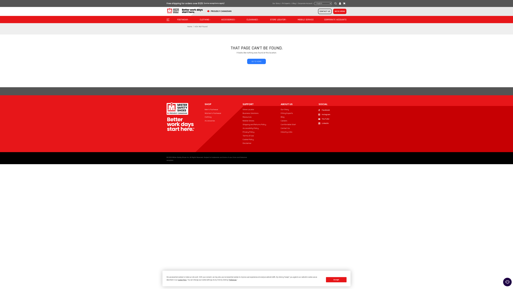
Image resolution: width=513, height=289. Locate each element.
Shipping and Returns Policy (254, 124)
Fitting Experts (287, 113)
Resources (247, 116)
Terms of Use (248, 135)
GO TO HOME (256, 61)
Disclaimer (247, 143)
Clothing (208, 116)
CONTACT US (325, 11)
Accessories (210, 120)
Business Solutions (251, 113)
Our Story (276, 3)
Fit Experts (286, 3)
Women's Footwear (213, 113)
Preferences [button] (233, 280)
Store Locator (248, 109)
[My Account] (340, 3)
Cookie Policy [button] (182, 280)
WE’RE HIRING (340, 11)
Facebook (326, 110)
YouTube (325, 118)
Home (189, 26)
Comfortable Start (288, 124)
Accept (336, 280)
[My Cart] (343, 3)
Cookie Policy (248, 139)
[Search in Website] (336, 3)
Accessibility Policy (251, 128)
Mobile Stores (248, 120)
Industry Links (286, 131)
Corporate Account (305, 3)
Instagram (326, 114)
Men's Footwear (211, 109)
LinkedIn (325, 123)
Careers (284, 120)
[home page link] (185, 11)
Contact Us (285, 128)
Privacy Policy (248, 131)
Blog (294, 3)
